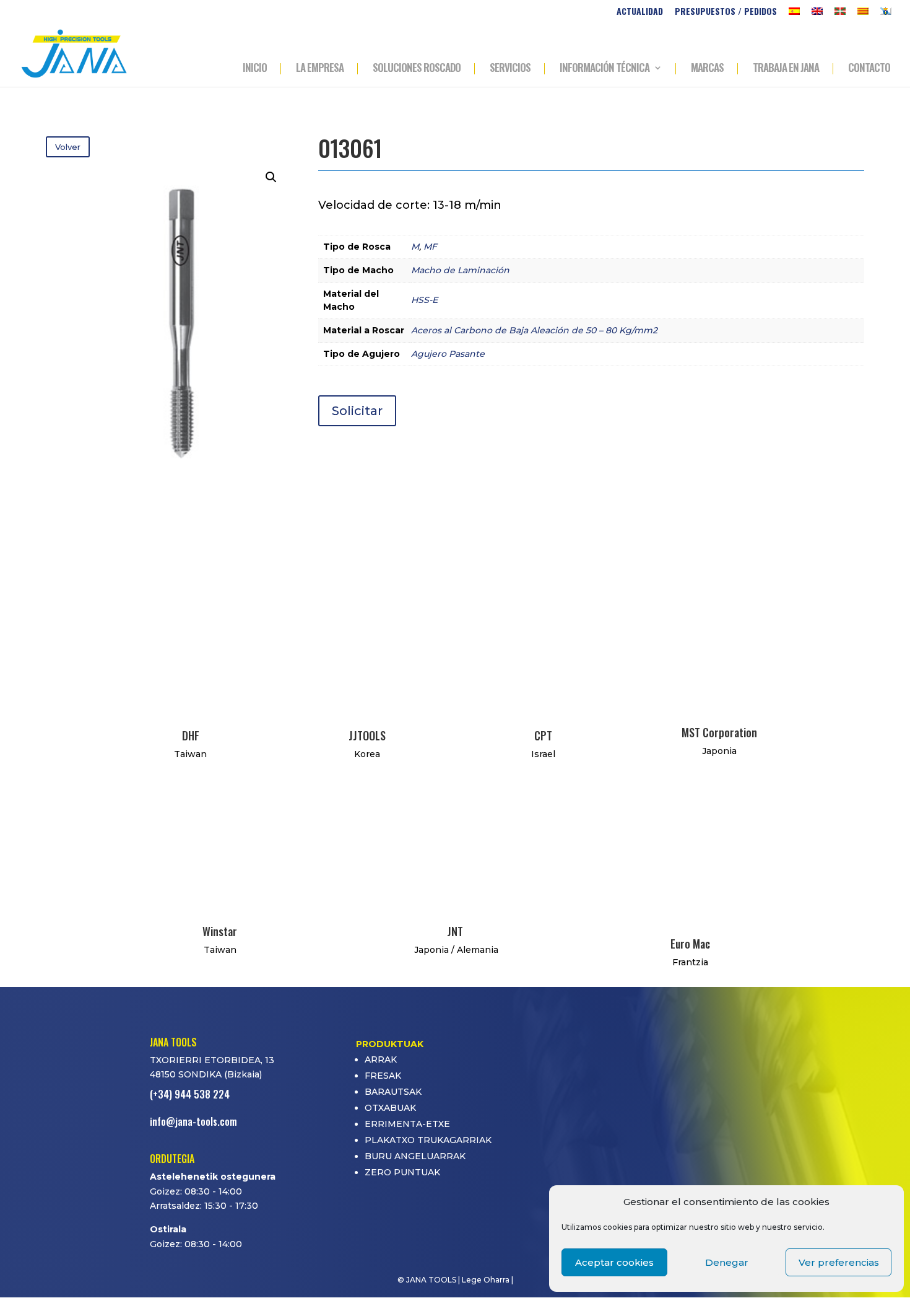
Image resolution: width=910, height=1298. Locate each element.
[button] (271, 177)
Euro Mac (690, 944)
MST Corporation (719, 732)
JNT (455, 931)
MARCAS (707, 68)
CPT (543, 735)
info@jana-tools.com (193, 1121)
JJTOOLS (367, 735)
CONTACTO (869, 68)
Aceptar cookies (614, 1262)
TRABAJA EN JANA (786, 68)
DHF (190, 735)
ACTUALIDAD (640, 12)
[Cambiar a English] (817, 14)
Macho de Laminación (460, 270)
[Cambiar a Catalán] (863, 14)
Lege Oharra (485, 1279)
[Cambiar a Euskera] (840, 14)
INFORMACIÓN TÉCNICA (604, 68)
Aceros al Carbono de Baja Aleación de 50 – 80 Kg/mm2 (534, 330)
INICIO (255, 68)
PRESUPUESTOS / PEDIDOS (726, 12)
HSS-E (424, 299)
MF (430, 246)
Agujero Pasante (448, 353)
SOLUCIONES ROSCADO (417, 68)
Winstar (219, 931)
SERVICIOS (510, 68)
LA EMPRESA (320, 68)
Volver (67, 147)
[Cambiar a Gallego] (885, 14)
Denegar (726, 1262)
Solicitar (357, 410)
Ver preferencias (839, 1262)
